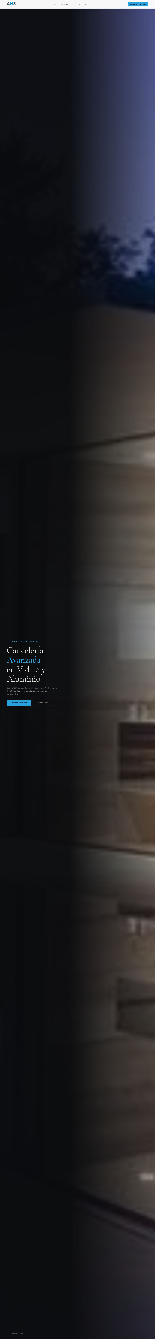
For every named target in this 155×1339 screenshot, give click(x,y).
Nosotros (65, 4)
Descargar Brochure (44, 703)
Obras (87, 4)
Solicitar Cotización (138, 4)
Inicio (56, 4)
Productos (77, 4)
